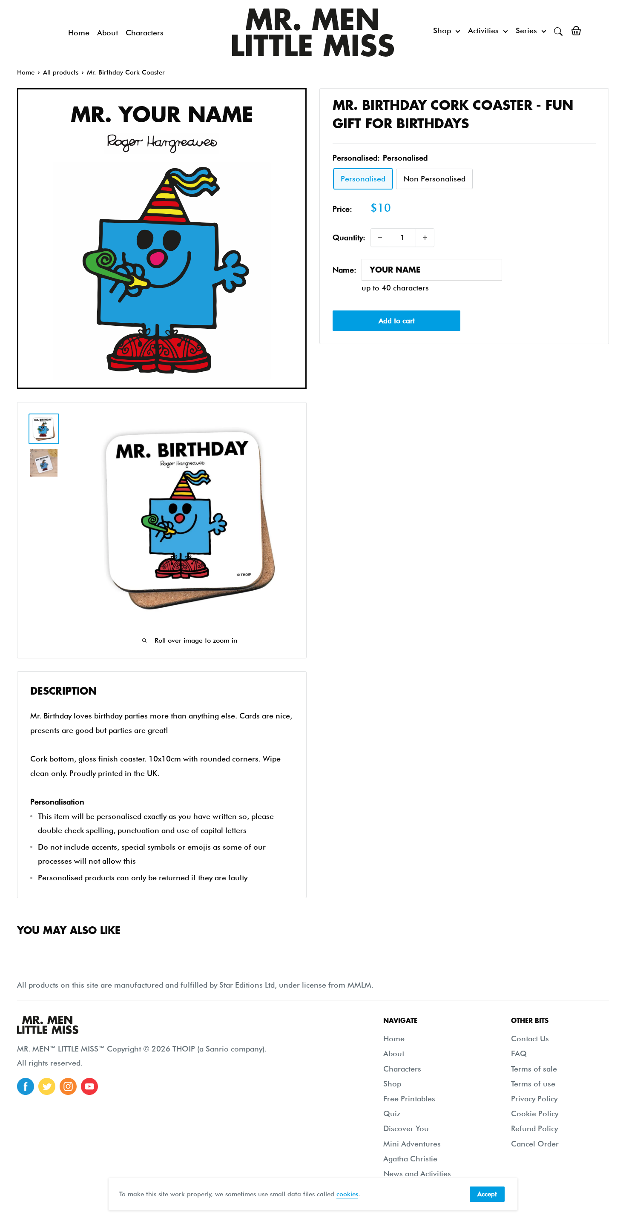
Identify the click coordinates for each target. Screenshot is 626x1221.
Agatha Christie (410, 1158)
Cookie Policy (534, 1113)
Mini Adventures (412, 1143)
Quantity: (349, 237)
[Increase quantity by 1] (425, 238)
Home (78, 32)
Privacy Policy (534, 1098)
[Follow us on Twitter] (46, 1086)
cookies (347, 1194)
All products (60, 72)
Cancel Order (535, 1143)
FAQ (519, 1053)
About (107, 32)
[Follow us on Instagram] (68, 1086)
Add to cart (397, 320)
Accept (487, 1194)
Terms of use (533, 1083)
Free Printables (409, 1098)
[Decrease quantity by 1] (380, 238)
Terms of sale (534, 1068)
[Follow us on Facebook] (25, 1086)
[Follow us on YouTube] (89, 1086)
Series (526, 30)
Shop (442, 30)
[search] (558, 30)
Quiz (391, 1113)
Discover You (406, 1128)
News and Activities (417, 1173)
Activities (483, 30)
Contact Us (530, 1038)
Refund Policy (534, 1128)
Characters (145, 32)
